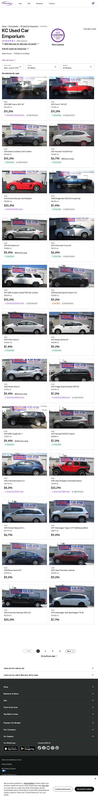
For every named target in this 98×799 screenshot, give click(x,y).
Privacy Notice (7, 764)
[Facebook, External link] (44, 748)
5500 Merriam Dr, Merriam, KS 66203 (20, 44)
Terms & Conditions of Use (11, 760)
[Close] (95, 778)
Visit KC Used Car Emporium (14, 48)
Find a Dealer (13, 26)
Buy (20, 3)
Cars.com (45, 786)
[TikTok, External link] (39, 748)
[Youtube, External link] (48, 748)
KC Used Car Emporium (29, 26)
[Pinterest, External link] (57, 748)
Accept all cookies (84, 789)
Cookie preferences (63, 789)
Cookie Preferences (9, 775)
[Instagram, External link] (52, 748)
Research (39, 3)
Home (4, 26)
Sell (29, 3)
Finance (52, 3)
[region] (49, 787)
